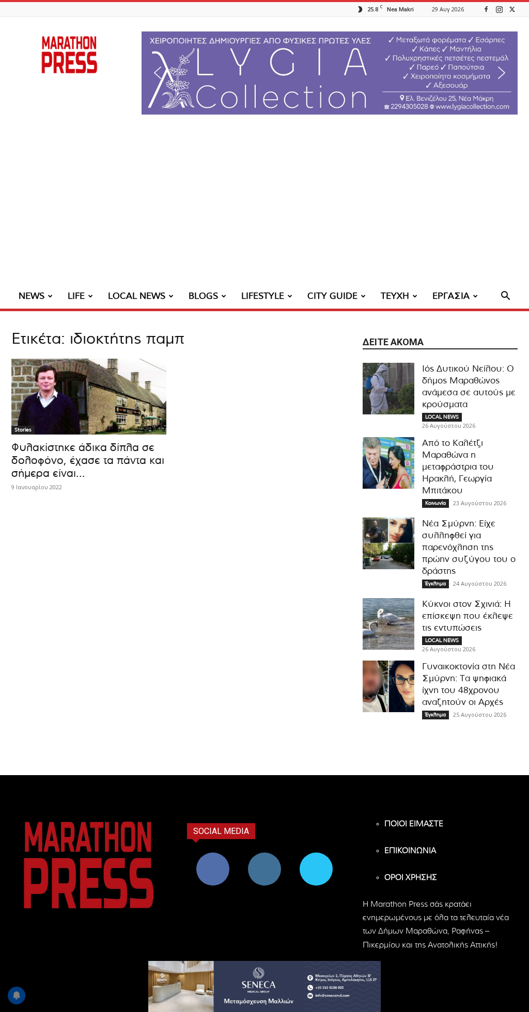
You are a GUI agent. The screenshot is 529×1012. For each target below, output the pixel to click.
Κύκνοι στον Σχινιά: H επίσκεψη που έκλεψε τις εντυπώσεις (467, 616)
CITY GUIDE (332, 296)
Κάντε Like (212, 856)
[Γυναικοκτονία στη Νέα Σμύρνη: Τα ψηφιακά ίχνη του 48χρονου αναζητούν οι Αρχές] (388, 686)
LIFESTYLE (262, 296)
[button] (330, 73)
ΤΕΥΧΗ (395, 296)
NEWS (31, 296)
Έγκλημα (435, 583)
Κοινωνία (435, 503)
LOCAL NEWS (136, 296)
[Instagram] (499, 9)
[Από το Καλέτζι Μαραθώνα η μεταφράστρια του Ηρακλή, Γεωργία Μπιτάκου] (388, 463)
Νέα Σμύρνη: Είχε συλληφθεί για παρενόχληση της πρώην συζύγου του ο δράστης (469, 547)
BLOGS (203, 296)
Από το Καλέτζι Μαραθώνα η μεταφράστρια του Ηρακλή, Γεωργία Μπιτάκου (458, 467)
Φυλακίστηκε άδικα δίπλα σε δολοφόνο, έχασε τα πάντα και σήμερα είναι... (87, 460)
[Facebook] (486, 9)
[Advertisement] (264, 206)
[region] (330, 73)
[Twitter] (512, 9)
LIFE (76, 296)
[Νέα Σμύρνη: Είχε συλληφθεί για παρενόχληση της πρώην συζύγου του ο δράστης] (388, 543)
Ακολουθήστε (264, 856)
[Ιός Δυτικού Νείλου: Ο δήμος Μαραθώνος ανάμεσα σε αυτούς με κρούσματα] (388, 388)
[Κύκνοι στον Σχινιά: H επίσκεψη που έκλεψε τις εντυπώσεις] (388, 624)
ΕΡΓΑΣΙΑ (451, 296)
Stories (23, 429)
